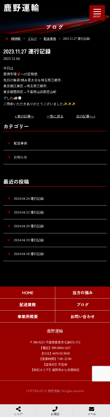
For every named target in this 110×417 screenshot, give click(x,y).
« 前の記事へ (24, 116)
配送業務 (27, 304)
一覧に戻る (55, 116)
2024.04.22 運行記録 (29, 212)
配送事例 (50, 39)
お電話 (55, 413)
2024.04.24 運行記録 (29, 198)
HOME (16, 39)
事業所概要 (27, 316)
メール (91, 413)
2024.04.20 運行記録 (29, 226)
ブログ (32, 39)
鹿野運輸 (55, 331)
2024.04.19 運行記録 (29, 240)
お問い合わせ (82, 316)
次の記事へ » (85, 116)
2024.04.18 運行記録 (29, 254)
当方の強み (82, 292)
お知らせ (20, 157)
